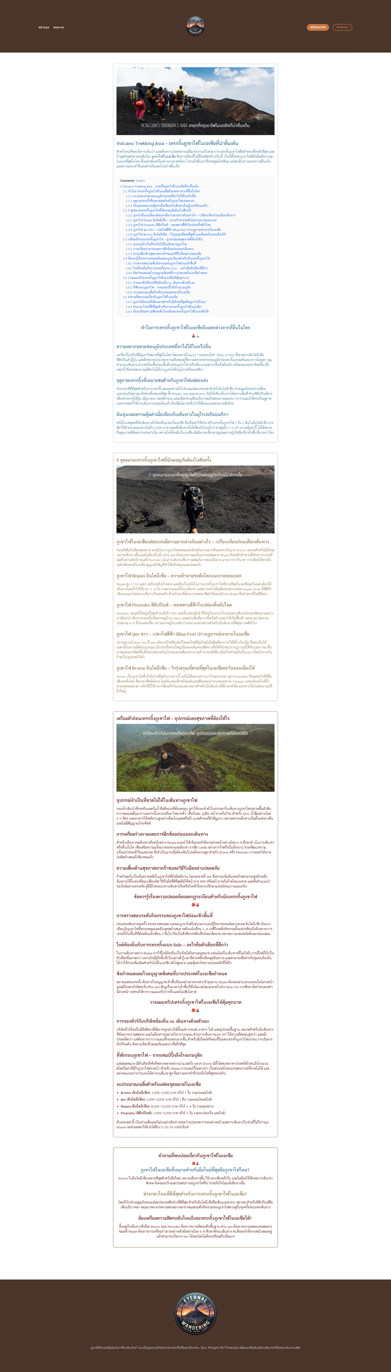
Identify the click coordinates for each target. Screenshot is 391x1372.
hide (140, 180)
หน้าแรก (44, 27)
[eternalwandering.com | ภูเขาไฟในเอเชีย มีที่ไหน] (196, 26)
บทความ (58, 27)
